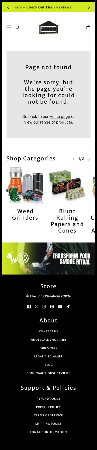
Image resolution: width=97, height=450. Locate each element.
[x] (36, 306)
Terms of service (48, 415)
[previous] (8, 7)
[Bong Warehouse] (48, 27)
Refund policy (49, 398)
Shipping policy (48, 424)
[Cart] (88, 27)
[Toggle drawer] (8, 27)
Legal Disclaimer (48, 356)
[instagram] (44, 306)
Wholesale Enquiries (48, 340)
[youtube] (60, 306)
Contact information (48, 432)
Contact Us (48, 331)
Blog (48, 365)
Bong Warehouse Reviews (48, 373)
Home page (60, 116)
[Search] (17, 27)
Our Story (48, 348)
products (64, 122)
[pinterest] (52, 306)
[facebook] (29, 306)
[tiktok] (68, 306)
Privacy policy (48, 407)
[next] (89, 7)
